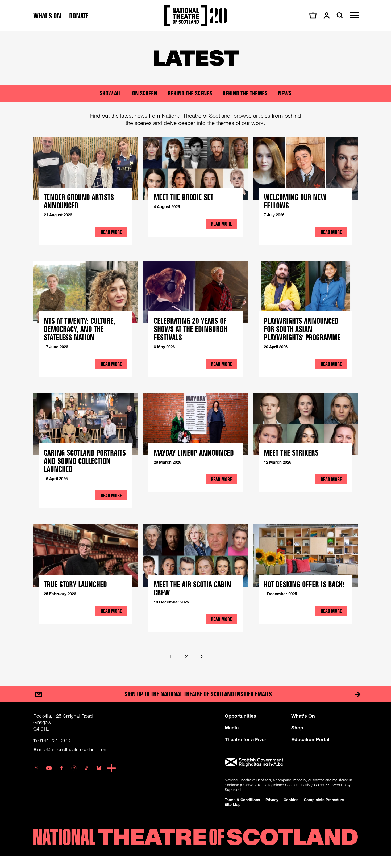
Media (232, 728)
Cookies (291, 799)
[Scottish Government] (291, 762)
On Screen (144, 93)
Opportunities (240, 716)
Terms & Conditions (242, 799)
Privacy (271, 799)
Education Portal (310, 739)
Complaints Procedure (324, 799)
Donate (79, 15)
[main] (195, 353)
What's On (303, 716)
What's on (47, 15)
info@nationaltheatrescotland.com (70, 749)
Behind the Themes (245, 93)
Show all (111, 93)
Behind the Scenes (190, 93)
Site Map (233, 804)
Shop (297, 728)
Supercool (233, 789)
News (284, 93)
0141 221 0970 (51, 740)
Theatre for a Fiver (245, 739)
